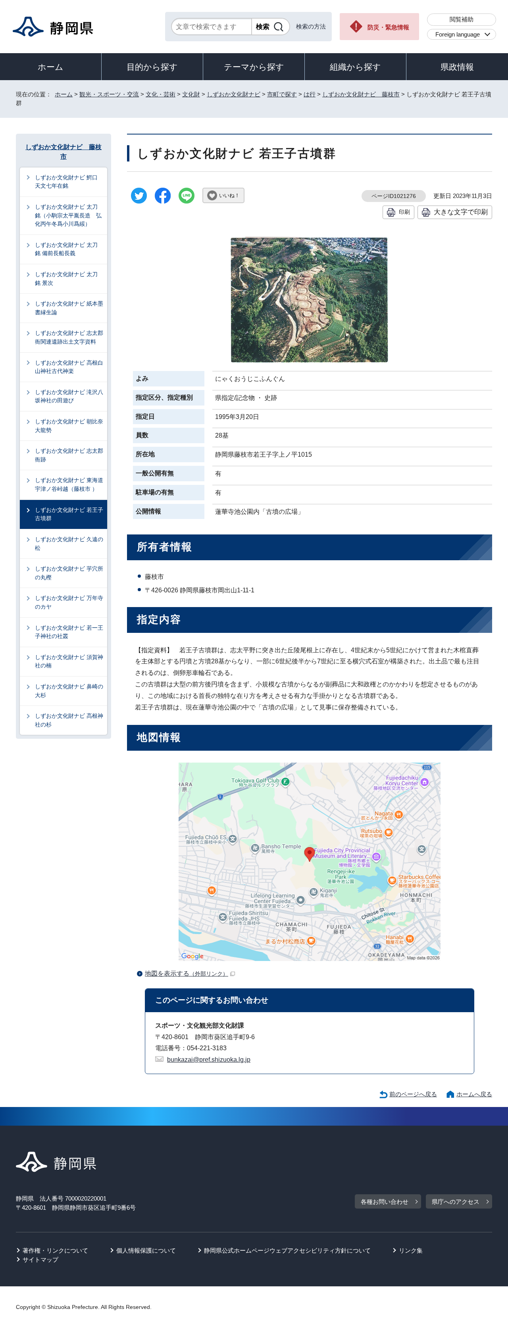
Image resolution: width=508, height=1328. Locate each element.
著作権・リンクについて (55, 1250)
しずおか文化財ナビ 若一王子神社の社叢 (69, 632)
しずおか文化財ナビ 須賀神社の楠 (69, 661)
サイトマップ (40, 1259)
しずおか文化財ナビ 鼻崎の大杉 (69, 690)
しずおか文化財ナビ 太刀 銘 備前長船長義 (69, 249)
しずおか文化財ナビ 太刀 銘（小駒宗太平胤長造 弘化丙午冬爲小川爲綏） (69, 215)
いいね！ (229, 195)
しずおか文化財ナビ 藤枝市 (361, 94)
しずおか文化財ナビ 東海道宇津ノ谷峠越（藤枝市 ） (69, 484)
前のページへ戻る (413, 1094)
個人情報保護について (146, 1250)
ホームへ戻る (474, 1094)
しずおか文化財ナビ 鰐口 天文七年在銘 (69, 181)
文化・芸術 (160, 94)
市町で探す (282, 94)
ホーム (51, 66)
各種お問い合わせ (384, 1201)
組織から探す (355, 66)
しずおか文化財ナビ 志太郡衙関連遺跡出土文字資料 (69, 337)
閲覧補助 (461, 19)
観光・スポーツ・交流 (109, 94)
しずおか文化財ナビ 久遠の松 (69, 543)
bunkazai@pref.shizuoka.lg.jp (208, 1059)
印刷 (404, 212)
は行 (310, 94)
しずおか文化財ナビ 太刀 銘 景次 (69, 278)
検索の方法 (311, 26)
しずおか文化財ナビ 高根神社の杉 (69, 720)
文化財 (191, 94)
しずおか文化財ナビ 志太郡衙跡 (69, 455)
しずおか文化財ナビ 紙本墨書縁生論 (69, 307)
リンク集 (411, 1250)
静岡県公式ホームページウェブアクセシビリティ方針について (287, 1250)
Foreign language (457, 34)
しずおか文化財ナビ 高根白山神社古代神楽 (69, 367)
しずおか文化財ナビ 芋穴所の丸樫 (69, 572)
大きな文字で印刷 (461, 212)
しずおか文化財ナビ (233, 94)
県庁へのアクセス (455, 1201)
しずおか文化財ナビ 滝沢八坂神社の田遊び (69, 396)
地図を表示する (186, 973)
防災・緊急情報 (388, 27)
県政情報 (457, 66)
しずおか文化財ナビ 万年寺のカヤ (69, 602)
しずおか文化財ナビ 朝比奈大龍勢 (69, 425)
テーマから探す (254, 66)
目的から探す (152, 66)
